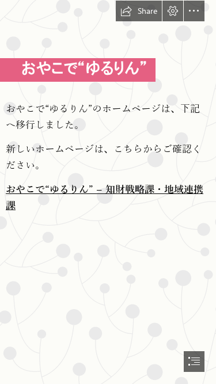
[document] (108, 192)
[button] (139, 11)
